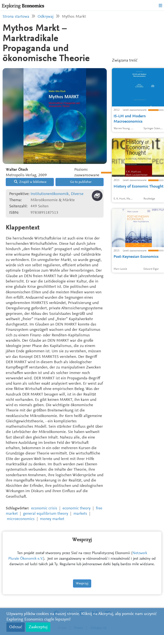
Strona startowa (16, 17)
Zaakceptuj (38, 627)
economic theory (77, 508)
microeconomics (21, 519)
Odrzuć (15, 627)
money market (52, 519)
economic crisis (44, 508)
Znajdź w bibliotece (32, 182)
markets (80, 514)
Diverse (77, 194)
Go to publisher (80, 182)
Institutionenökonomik (50, 194)
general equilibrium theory (45, 514)
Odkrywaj (46, 17)
